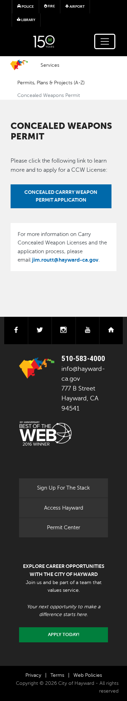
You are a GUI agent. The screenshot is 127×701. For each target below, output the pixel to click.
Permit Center (63, 527)
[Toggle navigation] (104, 41)
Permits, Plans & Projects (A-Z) (51, 82)
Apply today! (63, 634)
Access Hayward (63, 508)
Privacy (33, 675)
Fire (51, 6)
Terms (57, 675)
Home (19, 65)
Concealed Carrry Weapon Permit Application (60, 196)
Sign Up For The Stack (63, 488)
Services (50, 65)
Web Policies (87, 675)
